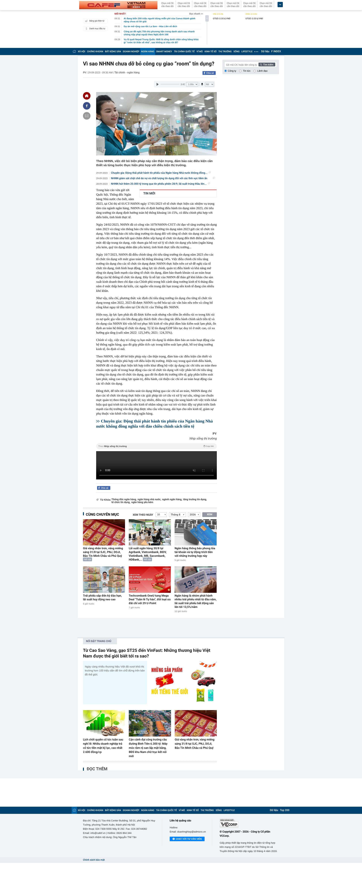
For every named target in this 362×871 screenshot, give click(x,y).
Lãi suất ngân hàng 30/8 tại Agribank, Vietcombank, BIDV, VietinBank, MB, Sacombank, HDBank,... (147, 554)
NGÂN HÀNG (147, 51)
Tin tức (247, 70)
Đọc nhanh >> (196, 13)
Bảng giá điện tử (96, 21)
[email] (86, 116)
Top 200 (284, 810)
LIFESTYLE (247, 51)
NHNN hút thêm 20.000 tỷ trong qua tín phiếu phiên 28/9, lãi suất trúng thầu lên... (159, 183)
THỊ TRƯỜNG (225, 51)
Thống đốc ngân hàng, (124, 499)
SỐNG (236, 51)
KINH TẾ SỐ (210, 51)
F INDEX (276, 51)
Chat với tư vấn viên (189, 839)
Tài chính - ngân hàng (127, 72)
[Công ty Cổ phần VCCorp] (249, 823)
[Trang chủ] (74, 51)
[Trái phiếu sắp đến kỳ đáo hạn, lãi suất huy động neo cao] (104, 579)
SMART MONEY (164, 51)
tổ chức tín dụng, (120, 502)
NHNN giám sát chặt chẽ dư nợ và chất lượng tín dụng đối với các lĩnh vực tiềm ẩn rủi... (159, 178)
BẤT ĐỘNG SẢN (113, 51)
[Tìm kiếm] (266, 64)
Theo (156, 446)
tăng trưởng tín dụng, (195, 499)
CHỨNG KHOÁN (95, 51)
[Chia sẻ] (86, 106)
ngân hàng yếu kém (142, 502)
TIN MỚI (149, 193)
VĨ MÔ (199, 51)
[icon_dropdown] (280, 4)
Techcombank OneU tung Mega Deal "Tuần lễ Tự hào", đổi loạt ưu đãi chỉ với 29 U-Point (150, 599)
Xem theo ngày (143, 514)
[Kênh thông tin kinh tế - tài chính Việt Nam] (118, 5)
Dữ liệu (265, 51)
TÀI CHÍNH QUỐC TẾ (184, 51)
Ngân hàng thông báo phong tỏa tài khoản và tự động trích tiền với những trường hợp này (195, 552)
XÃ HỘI (81, 51)
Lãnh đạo (262, 70)
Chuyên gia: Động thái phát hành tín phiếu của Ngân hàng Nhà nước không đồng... (159, 172)
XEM (209, 514)
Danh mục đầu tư (97, 28)
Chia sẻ (210, 73)
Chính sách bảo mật (94, 860)
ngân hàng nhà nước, (149, 499)
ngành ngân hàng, (172, 499)
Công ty (232, 70)
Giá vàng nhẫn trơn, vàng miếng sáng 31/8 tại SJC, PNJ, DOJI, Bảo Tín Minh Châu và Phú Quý (103, 552)
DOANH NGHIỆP (131, 51)
